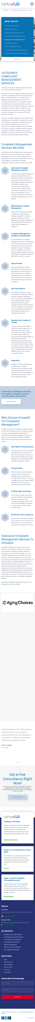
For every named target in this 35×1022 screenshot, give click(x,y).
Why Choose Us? (8, 962)
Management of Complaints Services (15, 39)
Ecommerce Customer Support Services (16, 50)
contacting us (12, 584)
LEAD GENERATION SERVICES (12, 942)
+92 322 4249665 (9, 924)
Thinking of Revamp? (12, 822)
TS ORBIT (15, 1012)
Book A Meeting (11, 401)
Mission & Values (8, 964)
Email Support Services (11, 29)
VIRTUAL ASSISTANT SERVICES (12, 947)
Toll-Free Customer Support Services (15, 36)
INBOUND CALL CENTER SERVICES (13, 934)
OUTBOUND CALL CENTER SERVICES (13, 937)
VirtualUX (3, 1012)
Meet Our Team (8, 967)
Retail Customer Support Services (14, 33)
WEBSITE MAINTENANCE (10, 944)
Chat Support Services (11, 43)
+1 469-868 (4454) (9, 916)
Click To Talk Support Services (13, 46)
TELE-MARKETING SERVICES (11, 949)
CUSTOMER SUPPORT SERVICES (12, 939)
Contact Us (17, 59)
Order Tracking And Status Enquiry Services (17, 53)
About (5, 959)
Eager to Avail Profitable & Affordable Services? (14, 879)
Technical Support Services (12, 26)
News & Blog (7, 972)
